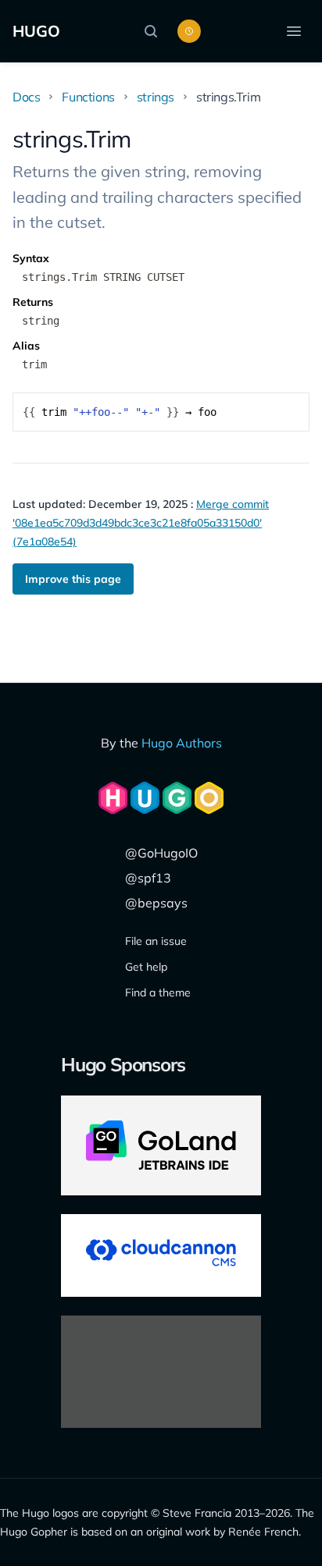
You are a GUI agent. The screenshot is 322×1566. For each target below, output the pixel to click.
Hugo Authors (181, 743)
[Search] (154, 31)
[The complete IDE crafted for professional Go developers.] (161, 1145)
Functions (88, 97)
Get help (146, 967)
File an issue (156, 941)
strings (155, 97)
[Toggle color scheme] (189, 31)
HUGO (36, 31)
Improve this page (73, 579)
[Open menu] (293, 31)
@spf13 (148, 878)
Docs (26, 97)
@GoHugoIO (161, 853)
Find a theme (158, 992)
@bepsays (156, 903)
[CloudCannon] (161, 1255)
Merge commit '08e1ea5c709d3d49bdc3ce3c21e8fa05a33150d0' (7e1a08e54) (141, 523)
